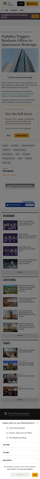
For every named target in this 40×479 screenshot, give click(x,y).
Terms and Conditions (26, 469)
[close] (37, 423)
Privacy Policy (11, 469)
